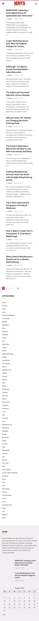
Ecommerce (6, 360)
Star (3, 482)
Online (4, 440)
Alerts (4, 309)
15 (29, 601)
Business (5, 331)
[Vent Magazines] (19, 3)
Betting (4, 322)
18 (9, 604)
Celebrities (5, 344)
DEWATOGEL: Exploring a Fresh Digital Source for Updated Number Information (19, 13)
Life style (5, 418)
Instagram (5, 405)
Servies (4, 460)
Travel (4, 498)
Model (4, 434)
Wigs (3, 518)
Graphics (5, 392)
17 (4, 604)
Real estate (5, 450)
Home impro (6, 402)
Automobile (6, 318)
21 (24, 604)
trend (4, 502)
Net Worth (5, 437)
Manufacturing (7, 424)
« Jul (3, 614)
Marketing (5, 428)
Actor (4, 302)
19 (14, 604)
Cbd (3, 341)
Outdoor (5, 444)
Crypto (4, 347)
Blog (3, 328)
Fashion (4, 373)
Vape (4, 508)
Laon (3, 412)
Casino (4, 338)
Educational (6, 363)
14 (24, 601)
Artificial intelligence (8, 315)
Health (4, 399)
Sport (4, 479)
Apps (4, 312)
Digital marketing (7, 354)
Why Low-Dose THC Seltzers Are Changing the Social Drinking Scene (18, 120)
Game (4, 386)
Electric (4, 367)
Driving (4, 357)
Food (3, 383)
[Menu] (3, 3)
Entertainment (6, 370)
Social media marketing (9, 473)
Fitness (4, 379)
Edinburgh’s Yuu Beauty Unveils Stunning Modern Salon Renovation (17, 69)
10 (4, 601)
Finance (4, 376)
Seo (3, 457)
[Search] (36, 3)
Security (5, 453)
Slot (3, 466)
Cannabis (5, 334)
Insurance (5, 408)
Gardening (5, 389)
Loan (3, 421)
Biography (5, 325)
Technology (6, 489)
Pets (3, 447)
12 (14, 601)
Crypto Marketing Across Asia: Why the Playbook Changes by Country (17, 43)
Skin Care (5, 463)
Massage (5, 431)
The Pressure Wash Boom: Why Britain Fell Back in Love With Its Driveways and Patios (19, 149)
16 (34, 601)
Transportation (7, 495)
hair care (5, 395)
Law (3, 415)
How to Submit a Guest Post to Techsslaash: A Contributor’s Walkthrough (19, 233)
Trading (4, 492)
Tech (3, 485)
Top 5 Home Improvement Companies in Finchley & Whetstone (17, 205)
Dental (4, 350)
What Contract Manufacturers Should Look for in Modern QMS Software (19, 259)
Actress (4, 305)
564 (18, 288)
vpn (3, 511)
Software (5, 476)
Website (4, 514)
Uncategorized (7, 505)
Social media (6, 469)
